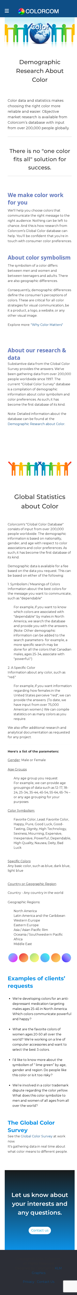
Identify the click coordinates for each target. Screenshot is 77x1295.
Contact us (39, 1230)
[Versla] (38, 11)
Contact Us (45, 1282)
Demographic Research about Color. (36, 424)
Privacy (28, 1282)
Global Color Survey (37, 1136)
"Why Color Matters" (47, 325)
